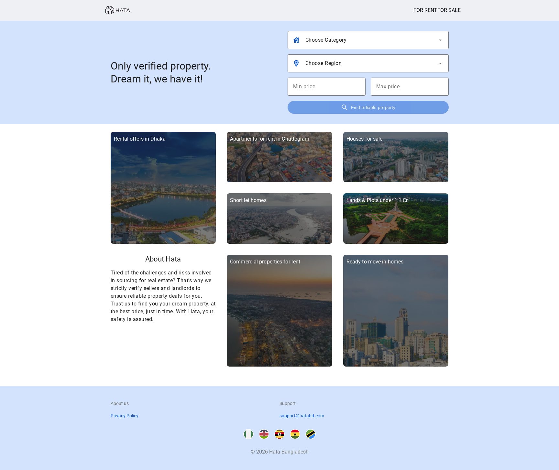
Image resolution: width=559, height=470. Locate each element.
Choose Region (323, 63)
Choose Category (326, 40)
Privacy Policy (124, 415)
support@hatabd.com (302, 415)
